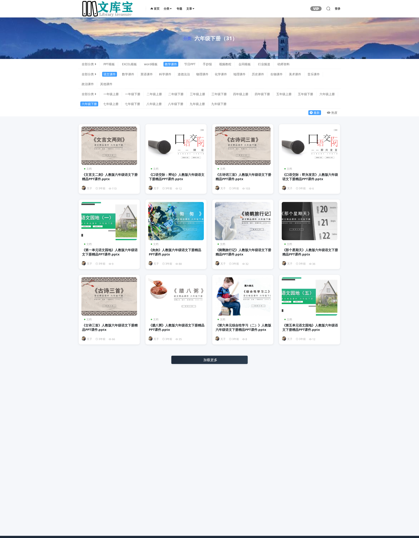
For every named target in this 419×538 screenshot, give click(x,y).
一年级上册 (111, 94)
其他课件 (106, 84)
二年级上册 (154, 94)
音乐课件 (313, 74)
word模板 (151, 64)
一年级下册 (132, 94)
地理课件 (239, 74)
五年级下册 (305, 94)
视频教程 (225, 64)
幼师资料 (283, 64)
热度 (334, 112)
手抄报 (207, 64)
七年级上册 (110, 104)
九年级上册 (197, 104)
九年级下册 (219, 104)
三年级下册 (219, 94)
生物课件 (276, 74)
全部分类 (88, 64)
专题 (179, 8)
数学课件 (128, 74)
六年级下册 (89, 104)
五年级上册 (284, 94)
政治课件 (88, 84)
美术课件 (295, 74)
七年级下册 (132, 104)
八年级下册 (175, 104)
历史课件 (258, 74)
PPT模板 (109, 64)
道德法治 (184, 74)
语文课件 (109, 74)
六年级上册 (327, 94)
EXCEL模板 (129, 64)
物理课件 (202, 74)
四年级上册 (240, 94)
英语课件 (147, 74)
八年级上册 (154, 104)
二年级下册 (176, 94)
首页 (156, 8)
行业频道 (264, 64)
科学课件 (165, 74)
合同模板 (245, 64)
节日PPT (190, 64)
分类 (166, 8)
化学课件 (221, 74)
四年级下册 (262, 94)
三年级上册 (197, 94)
